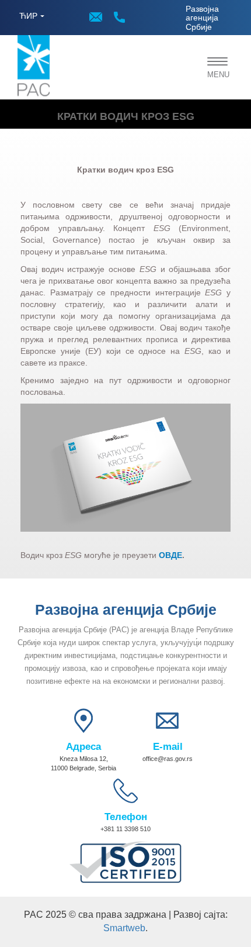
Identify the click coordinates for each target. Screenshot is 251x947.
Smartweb (124, 928)
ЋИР (28, 15)
